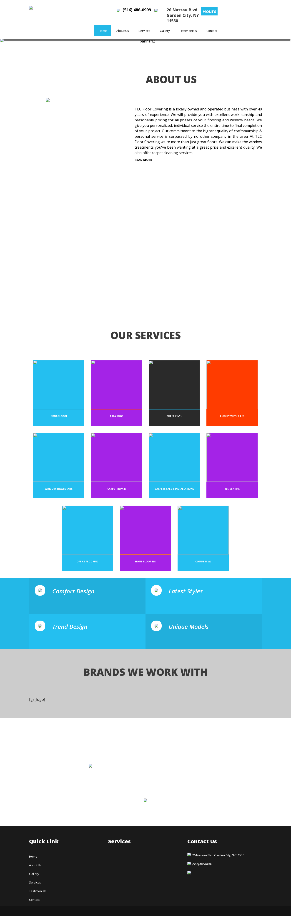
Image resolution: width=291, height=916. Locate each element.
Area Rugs (116, 416)
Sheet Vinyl (174, 416)
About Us (122, 31)
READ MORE (143, 160)
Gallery (165, 31)
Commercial (203, 561)
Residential (232, 488)
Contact (211, 31)
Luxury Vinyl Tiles (232, 416)
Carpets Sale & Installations (174, 488)
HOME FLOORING (145, 561)
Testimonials (188, 31)
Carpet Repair (116, 488)
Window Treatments (59, 488)
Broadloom (59, 416)
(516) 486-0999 (137, 9)
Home (103, 31)
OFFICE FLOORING (87, 561)
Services (144, 31)
